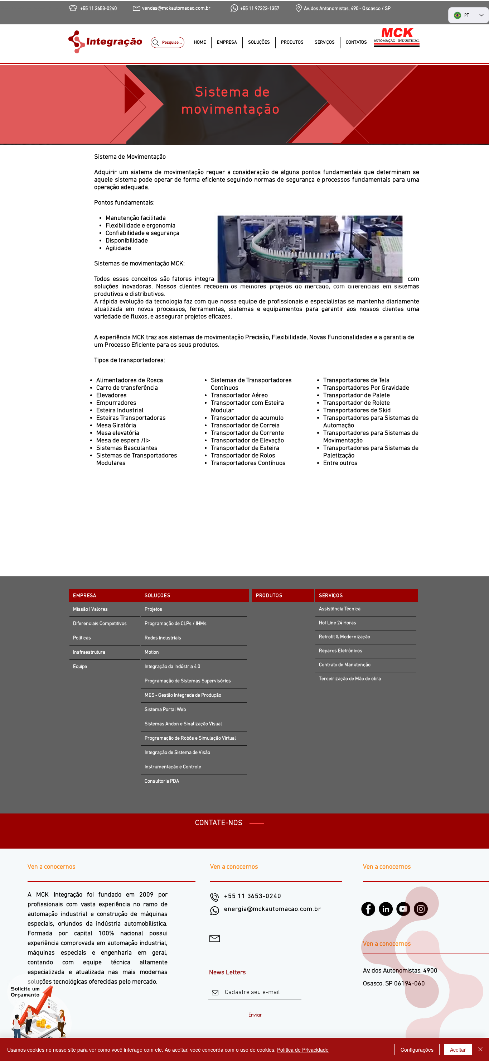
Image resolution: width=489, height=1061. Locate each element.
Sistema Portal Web (165, 710)
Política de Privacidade (303, 1049)
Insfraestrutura (89, 652)
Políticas (82, 638)
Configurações (417, 1049)
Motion (152, 652)
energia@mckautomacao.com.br (272, 909)
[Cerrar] (480, 1049)
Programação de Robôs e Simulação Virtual (190, 738)
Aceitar (458, 1049)
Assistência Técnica (339, 609)
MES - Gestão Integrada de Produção (183, 695)
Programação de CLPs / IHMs (176, 624)
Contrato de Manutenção (345, 665)
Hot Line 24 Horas (337, 623)
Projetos (153, 609)
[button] (258, 42)
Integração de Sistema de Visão (177, 753)
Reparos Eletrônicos (340, 651)
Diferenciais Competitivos (100, 624)
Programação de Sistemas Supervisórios (188, 681)
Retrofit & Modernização (344, 637)
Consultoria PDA (162, 781)
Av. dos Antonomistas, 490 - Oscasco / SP (347, 9)
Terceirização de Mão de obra (350, 679)
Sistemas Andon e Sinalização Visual (183, 724)
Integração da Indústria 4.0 (172, 667)
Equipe (80, 667)
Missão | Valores (90, 609)
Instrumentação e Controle (173, 767)
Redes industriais (163, 638)
